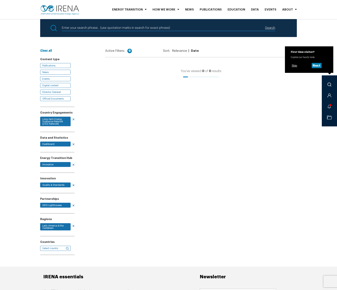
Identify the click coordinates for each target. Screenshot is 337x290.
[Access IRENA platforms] (329, 95)
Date (195, 50)
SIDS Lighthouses (52, 205)
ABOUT (287, 9)
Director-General (51, 92)
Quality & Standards (53, 185)
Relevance (179, 50)
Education (236, 9)
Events (270, 9)
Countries (47, 242)
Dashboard (48, 144)
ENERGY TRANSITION (127, 9)
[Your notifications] (329, 106)
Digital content (50, 85)
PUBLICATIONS (211, 9)
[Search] (329, 84)
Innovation (48, 164)
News (189, 9)
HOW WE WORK (164, 9)
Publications (48, 65)
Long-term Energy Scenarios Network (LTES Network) (52, 121)
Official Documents (53, 99)
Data (255, 9)
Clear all (46, 50)
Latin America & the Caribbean (53, 227)
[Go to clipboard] (329, 117)
